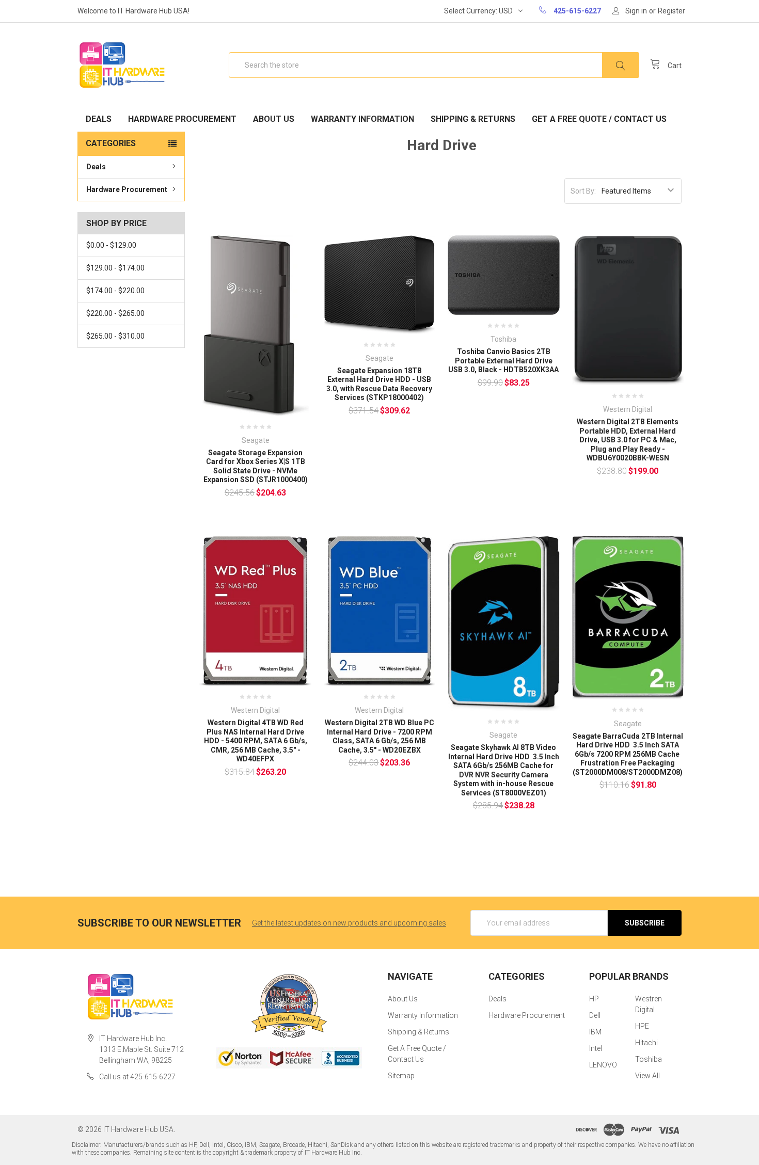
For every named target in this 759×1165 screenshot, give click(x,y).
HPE (642, 1026)
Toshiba (648, 1059)
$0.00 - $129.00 (111, 245)
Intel (595, 1048)
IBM (595, 1032)
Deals (99, 119)
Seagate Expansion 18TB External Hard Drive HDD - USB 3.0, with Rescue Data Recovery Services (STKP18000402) (379, 384)
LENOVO (603, 1065)
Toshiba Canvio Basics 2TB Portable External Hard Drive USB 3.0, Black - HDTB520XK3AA (503, 360)
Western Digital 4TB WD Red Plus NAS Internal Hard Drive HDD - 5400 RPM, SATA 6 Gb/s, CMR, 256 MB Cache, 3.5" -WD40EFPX (255, 741)
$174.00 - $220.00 (115, 290)
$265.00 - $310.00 (115, 336)
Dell (594, 1015)
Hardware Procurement (182, 119)
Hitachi (646, 1043)
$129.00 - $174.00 (115, 268)
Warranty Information (362, 119)
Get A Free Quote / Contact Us (599, 119)
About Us (273, 119)
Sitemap (401, 1076)
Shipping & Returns (473, 119)
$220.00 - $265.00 (115, 313)
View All (647, 1076)
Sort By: (583, 191)
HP (594, 999)
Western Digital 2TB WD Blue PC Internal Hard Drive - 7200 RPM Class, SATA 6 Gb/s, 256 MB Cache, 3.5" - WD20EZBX (379, 736)
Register (671, 11)
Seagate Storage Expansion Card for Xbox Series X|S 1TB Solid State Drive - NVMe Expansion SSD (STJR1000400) (255, 466)
